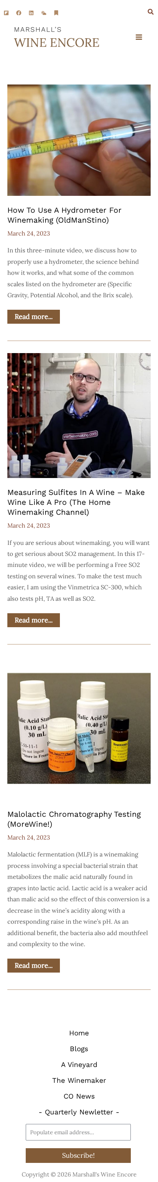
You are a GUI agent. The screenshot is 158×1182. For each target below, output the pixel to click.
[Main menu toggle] (138, 37)
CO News (79, 1096)
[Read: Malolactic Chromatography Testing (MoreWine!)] (79, 727)
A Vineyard (79, 1064)
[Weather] (43, 12)
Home (79, 1033)
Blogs (79, 1049)
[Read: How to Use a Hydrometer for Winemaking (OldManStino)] (79, 139)
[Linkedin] (31, 12)
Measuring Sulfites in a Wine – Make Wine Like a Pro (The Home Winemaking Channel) (76, 502)
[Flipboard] (6, 12)
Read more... (36, 315)
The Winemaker (79, 1080)
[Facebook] (18, 12)
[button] (151, 12)
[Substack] (56, 12)
